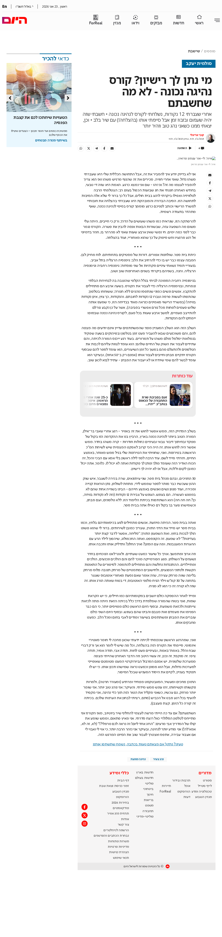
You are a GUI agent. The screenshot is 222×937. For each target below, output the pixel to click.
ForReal (95, 23)
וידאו (135, 23)
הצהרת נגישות (119, 852)
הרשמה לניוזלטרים (116, 830)
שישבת (194, 51)
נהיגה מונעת (138, 759)
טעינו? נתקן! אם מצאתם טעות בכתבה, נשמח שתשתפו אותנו (138, 744)
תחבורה (147, 811)
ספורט (207, 780)
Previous (10, 98)
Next (68, 98)
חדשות (178, 23)
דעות (186, 797)
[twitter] (88, 148)
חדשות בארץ (144, 772)
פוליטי (149, 783)
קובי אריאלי (197, 135)
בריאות (148, 800)
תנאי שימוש (121, 858)
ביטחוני (148, 789)
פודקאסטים (121, 808)
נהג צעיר (158, 759)
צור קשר (123, 824)
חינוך (150, 794)
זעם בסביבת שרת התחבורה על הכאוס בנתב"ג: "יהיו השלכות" (153, 402)
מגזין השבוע (203, 797)
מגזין (117, 23)
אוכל (187, 786)
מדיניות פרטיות (118, 847)
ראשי (199, 23)
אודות (125, 819)
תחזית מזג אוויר (118, 813)
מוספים (209, 51)
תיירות (166, 786)
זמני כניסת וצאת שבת (114, 786)
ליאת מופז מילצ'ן (159, 386)
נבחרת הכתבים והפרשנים (111, 835)
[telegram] (96, 148)
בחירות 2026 (120, 802)
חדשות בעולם (144, 778)
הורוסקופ (183, 791)
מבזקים (156, 23)
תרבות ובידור (181, 780)
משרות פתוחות (118, 841)
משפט (149, 805)
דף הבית (123, 780)
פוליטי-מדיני (144, 816)
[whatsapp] (81, 148)
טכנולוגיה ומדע (201, 791)
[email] (112, 148)
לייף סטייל (205, 786)
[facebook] (104, 148)
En (4, 6)
